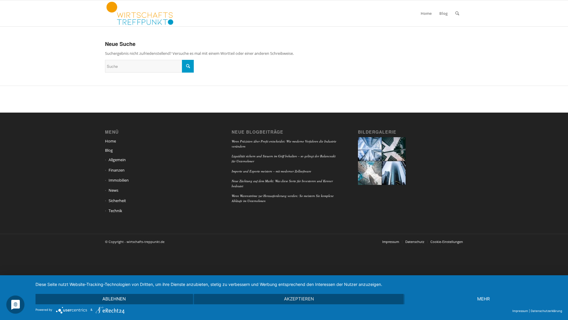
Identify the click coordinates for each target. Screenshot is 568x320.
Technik (115, 210)
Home (110, 141)
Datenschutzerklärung (546, 311)
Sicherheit (117, 200)
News (113, 190)
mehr (483, 299)
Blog (109, 150)
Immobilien (119, 180)
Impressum (520, 311)
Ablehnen (114, 299)
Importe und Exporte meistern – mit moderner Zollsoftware (271, 171)
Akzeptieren (299, 299)
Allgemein (117, 159)
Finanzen (117, 170)
